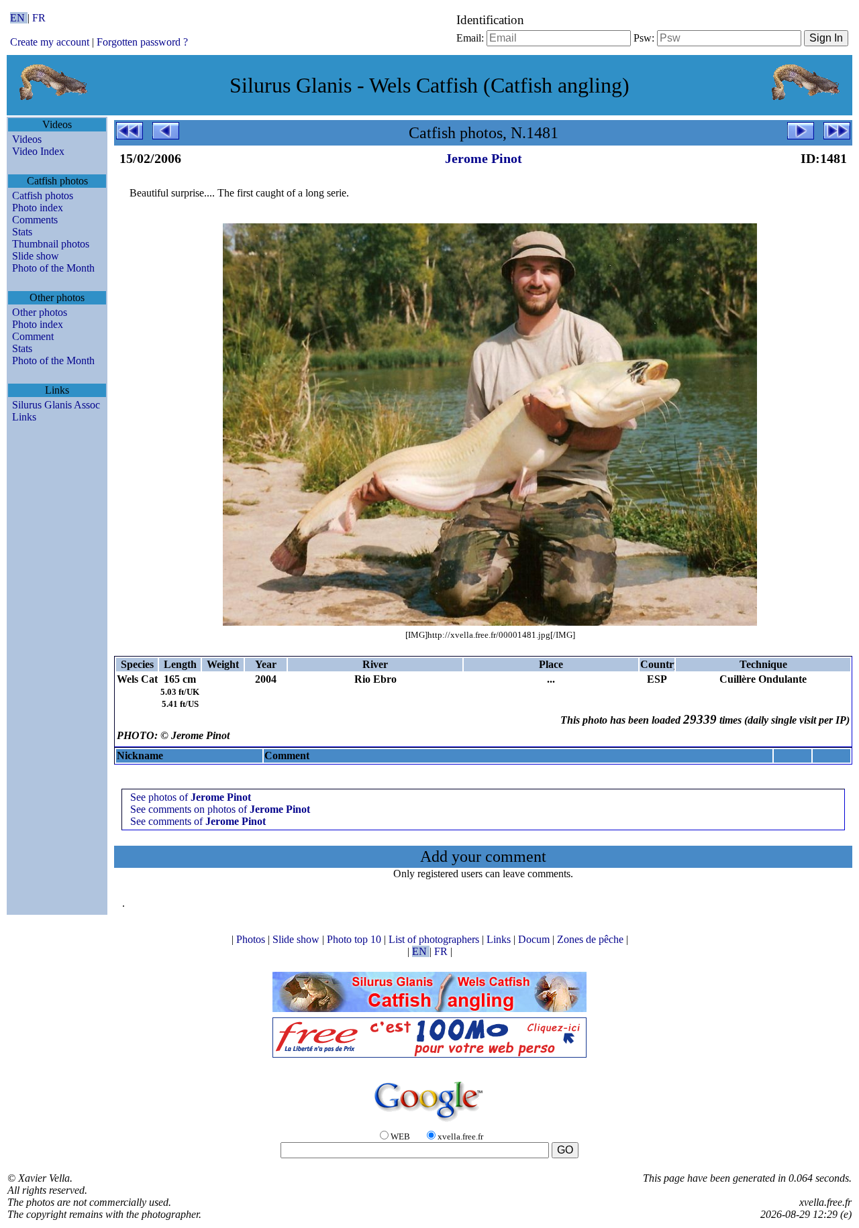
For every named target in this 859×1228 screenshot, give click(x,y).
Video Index (38, 151)
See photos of (190, 797)
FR (39, 17)
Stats (22, 231)
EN (19, 17)
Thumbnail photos (50, 243)
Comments (35, 219)
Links (24, 417)
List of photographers (435, 939)
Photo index (37, 207)
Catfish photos (42, 195)
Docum (535, 939)
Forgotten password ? (142, 42)
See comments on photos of (220, 809)
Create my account (49, 42)
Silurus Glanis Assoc (56, 404)
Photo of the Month (53, 268)
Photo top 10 (355, 939)
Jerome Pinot (483, 158)
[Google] (429, 1122)
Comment (33, 336)
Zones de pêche (591, 939)
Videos (27, 139)
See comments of (198, 821)
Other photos (39, 312)
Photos (252, 939)
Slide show (35, 256)
